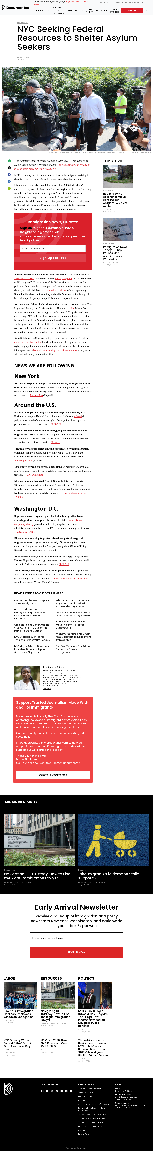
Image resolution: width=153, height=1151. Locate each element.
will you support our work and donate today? (51, 748)
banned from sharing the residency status (55, 350)
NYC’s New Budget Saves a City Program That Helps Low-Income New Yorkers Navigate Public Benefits (93, 1018)
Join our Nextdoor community (91, 1118)
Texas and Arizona (24, 278)
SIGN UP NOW (76, 952)
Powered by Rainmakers (76, 1148)
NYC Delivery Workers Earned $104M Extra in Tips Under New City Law (18, 1044)
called (71, 308)
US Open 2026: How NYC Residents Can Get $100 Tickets (54, 1043)
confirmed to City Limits (27, 342)
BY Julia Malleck (110, 263)
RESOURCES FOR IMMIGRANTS (130, 3)
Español (70, 1)
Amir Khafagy (10, 1021)
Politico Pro (36, 395)
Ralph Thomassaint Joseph (53, 1024)
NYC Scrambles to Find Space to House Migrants (31, 602)
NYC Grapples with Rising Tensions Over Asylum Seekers (32, 638)
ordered (78, 416)
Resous (82, 870)
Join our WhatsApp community (92, 1114)
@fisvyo (47, 689)
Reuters (55, 442)
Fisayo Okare (23, 57)
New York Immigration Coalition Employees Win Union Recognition (18, 1014)
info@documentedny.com (127, 1097)
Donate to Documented (53, 775)
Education (42, 10)
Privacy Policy (84, 1134)
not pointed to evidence (54, 290)
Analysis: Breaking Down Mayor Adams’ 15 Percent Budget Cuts (71, 624)
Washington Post (23, 460)
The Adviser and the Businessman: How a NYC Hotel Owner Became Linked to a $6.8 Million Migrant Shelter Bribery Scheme (93, 1047)
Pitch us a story (85, 1096)
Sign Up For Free (53, 257)
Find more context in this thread (71, 578)
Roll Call (56, 424)
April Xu (45, 1050)
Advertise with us (85, 1092)
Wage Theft (89, 10)
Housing (101, 10)
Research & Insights (58, 10)
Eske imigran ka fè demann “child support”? (108, 876)
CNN (64, 550)
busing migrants (63, 278)
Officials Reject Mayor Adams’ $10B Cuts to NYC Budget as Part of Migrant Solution (32, 627)
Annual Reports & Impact (89, 1088)
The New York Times (25, 532)
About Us (103, 3)
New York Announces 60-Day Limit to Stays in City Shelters (73, 614)
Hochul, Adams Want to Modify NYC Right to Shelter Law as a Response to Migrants (30, 614)
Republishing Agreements (90, 1126)
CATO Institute (35, 474)
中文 (78, 1)
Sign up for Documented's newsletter (94, 1104)
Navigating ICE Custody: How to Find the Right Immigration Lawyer (37, 876)
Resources (9, 870)
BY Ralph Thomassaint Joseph (17, 882)
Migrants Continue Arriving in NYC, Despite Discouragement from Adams (73, 637)
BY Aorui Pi (108, 210)
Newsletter (22, 22)
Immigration (75, 10)
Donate (81, 1100)
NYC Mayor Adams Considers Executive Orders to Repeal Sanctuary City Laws (31, 649)
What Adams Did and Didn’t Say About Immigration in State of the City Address (72, 603)
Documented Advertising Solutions (131, 1105)
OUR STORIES (115, 10)
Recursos (108, 190)
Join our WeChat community (91, 1122)
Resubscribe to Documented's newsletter (91, 1109)
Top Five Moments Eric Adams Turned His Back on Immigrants (73, 649)
